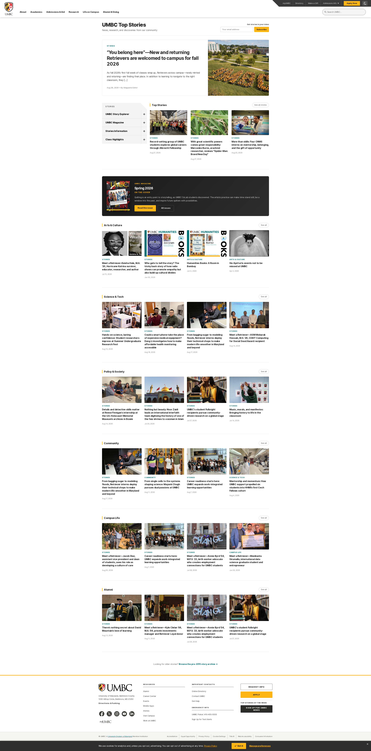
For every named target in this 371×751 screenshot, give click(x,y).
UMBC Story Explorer (117, 114)
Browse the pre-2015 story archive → (198, 664)
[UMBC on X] (109, 714)
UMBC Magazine (115, 122)
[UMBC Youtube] (124, 714)
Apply (256, 695)
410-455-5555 (210, 714)
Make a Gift (313, 3)
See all (264, 225)
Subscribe (262, 29)
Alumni (146, 691)
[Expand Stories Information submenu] (144, 131)
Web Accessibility (245, 736)
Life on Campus (91, 12)
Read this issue (145, 208)
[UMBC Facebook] (102, 714)
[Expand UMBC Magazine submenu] (144, 122)
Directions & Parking (109, 703)
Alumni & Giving (111, 12)
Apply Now (352, 3)
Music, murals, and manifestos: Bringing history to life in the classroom (246, 412)
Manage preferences (260, 746)
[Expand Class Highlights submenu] (144, 139)
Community (150, 477)
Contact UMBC (198, 696)
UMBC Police (197, 714)
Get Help (196, 701)
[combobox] (344, 12)
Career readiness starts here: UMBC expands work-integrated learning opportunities (204, 484)
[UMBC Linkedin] (132, 714)
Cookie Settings (219, 736)
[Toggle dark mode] (365, 3)
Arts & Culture (194, 259)
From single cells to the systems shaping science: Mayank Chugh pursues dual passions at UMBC (162, 484)
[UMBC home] (6, 8)
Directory (299, 3)
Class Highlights (114, 139)
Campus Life (235, 552)
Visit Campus (149, 716)
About (23, 12)
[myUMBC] (105, 722)
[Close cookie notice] (367, 744)
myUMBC (287, 3)
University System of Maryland (120, 736)
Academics (36, 12)
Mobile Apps (148, 706)
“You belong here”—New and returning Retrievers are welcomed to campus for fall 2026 (153, 58)
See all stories (260, 105)
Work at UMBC (149, 720)
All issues (166, 208)
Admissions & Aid (55, 12)
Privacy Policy (210, 746)
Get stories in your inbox (258, 24)
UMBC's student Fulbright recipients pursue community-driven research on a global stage (205, 412)
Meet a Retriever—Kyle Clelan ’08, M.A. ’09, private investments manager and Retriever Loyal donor (163, 630)
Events (146, 701)
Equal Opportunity (189, 736)
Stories (111, 46)
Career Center (149, 696)
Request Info (256, 687)
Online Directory (199, 691)
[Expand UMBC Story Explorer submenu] (144, 114)
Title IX (232, 736)
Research (74, 12)
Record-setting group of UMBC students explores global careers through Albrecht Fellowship (168, 144)
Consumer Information (263, 736)
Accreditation (172, 736)
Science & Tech (237, 477)
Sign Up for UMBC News (256, 709)
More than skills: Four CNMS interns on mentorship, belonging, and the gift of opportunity (250, 144)
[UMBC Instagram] (117, 714)
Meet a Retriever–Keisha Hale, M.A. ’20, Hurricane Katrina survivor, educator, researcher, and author (121, 266)
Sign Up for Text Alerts (202, 719)
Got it (240, 746)
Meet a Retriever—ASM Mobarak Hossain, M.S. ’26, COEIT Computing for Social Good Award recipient (248, 338)
